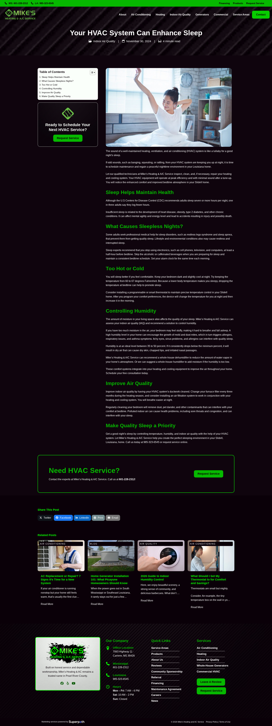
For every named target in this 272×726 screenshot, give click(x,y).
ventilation (157, 151)
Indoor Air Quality (104, 41)
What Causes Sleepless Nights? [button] (58, 81)
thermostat (161, 292)
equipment (148, 178)
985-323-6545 (151, 442)
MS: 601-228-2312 (18, 3)
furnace (210, 391)
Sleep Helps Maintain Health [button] (56, 77)
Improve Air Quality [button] (51, 92)
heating (146, 151)
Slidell (223, 292)
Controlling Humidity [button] (52, 88)
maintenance (126, 166)
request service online (175, 442)
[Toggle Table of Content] (91, 72)
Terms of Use (224, 722)
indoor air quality (129, 323)
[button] (45, 518)
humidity (191, 323)
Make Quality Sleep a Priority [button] (56, 96)
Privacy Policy (212, 722)
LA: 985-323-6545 (44, 3)
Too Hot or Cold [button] (49, 84)
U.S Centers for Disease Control (138, 200)
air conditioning (177, 151)
